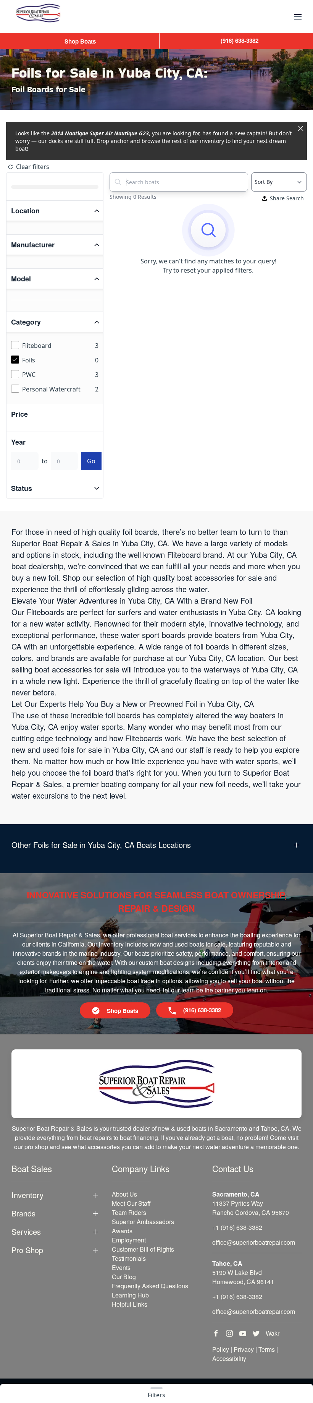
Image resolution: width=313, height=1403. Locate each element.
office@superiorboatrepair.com (253, 1242)
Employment (129, 1240)
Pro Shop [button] (27, 1250)
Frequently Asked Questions (150, 1285)
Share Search (287, 198)
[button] (298, 16)
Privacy (244, 1349)
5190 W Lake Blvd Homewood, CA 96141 (243, 1277)
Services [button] (26, 1231)
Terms (266, 1349)
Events (121, 1267)
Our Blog (124, 1276)
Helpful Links (129, 1304)
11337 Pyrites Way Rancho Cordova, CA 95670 (250, 1208)
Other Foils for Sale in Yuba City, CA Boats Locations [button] (101, 845)
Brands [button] (23, 1213)
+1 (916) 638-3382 (237, 1227)
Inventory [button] (27, 1195)
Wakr (272, 1333)
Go (91, 461)
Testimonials (129, 1258)
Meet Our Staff (131, 1203)
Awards (122, 1230)
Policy (220, 1349)
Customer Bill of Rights (143, 1249)
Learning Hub (130, 1295)
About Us (124, 1194)
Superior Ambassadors (143, 1221)
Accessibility (229, 1358)
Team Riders (129, 1212)
